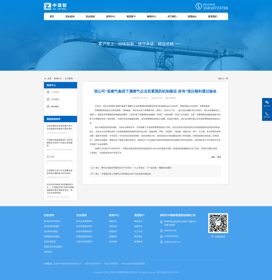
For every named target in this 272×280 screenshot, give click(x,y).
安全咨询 (49, 215)
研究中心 (114, 215)
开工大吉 (60, 159)
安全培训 (81, 215)
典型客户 (139, 215)
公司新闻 (69, 78)
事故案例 (55, 106)
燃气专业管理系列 (84, 221)
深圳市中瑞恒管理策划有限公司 (67, 263)
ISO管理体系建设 (51, 226)
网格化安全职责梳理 (53, 246)
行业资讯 (55, 99)
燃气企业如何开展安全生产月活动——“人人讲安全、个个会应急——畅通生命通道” (136, 167)
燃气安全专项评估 (52, 221)
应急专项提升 (50, 241)
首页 (49, 78)
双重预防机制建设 (52, 236)
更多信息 (48, 251)
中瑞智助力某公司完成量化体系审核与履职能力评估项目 (60, 173)
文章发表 (113, 231)
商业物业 (138, 236)
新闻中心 (58, 78)
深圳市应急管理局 (93, 263)
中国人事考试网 (111, 263)
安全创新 (113, 241)
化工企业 (138, 231)
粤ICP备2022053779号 (167, 272)
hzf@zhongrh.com (172, 241)
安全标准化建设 (51, 231)
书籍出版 (113, 226)
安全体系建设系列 (84, 231)
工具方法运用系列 (84, 241)
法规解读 (113, 236)
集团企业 (138, 221)
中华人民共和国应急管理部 (133, 263)
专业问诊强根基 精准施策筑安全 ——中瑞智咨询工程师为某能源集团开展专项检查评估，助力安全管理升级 (60, 190)
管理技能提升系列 (84, 236)
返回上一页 (223, 78)
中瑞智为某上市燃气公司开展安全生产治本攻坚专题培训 (126, 173)
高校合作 (113, 221)
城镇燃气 (138, 226)
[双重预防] (55, 6)
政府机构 (138, 241)
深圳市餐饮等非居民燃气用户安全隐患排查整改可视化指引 (60, 129)
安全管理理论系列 (84, 226)
